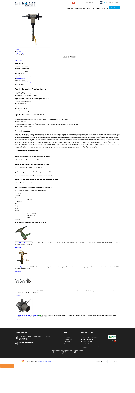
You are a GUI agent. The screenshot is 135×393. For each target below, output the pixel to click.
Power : (25, 316)
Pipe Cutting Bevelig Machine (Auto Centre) (26, 315)
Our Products (90, 8)
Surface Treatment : (24, 244)
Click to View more (20, 78)
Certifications (19, 128)
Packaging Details (20, 124)
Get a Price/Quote (19, 60)
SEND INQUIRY (18, 322)
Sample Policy (19, 123)
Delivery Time (19, 121)
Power (18, 103)
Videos (98, 8)
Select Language (113, 361)
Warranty (18, 110)
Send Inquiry (28, 82)
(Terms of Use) (47, 359)
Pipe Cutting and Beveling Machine (24, 291)
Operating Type (20, 111)
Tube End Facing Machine (21, 242)
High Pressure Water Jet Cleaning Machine (91, 346)
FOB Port (18, 118)
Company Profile (80, 8)
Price (17, 92)
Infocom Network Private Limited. (44, 361)
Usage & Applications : (94, 242)
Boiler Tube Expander (88, 339)
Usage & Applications (21, 106)
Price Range (19, 95)
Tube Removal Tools (87, 341)
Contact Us (105, 8)
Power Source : (79, 242)
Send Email (114, 8)
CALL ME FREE (26, 322)
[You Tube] (73, 3)
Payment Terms (20, 119)
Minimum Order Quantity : (44, 242)
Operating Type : (66, 242)
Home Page (70, 8)
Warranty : (55, 242)
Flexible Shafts (86, 343)
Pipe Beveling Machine (21, 267)
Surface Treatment (21, 101)
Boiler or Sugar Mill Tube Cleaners (90, 337)
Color (17, 105)
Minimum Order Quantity (22, 93)
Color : (106, 242)
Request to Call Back (20, 82)
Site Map (66, 346)
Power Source (19, 108)
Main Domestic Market (21, 126)
